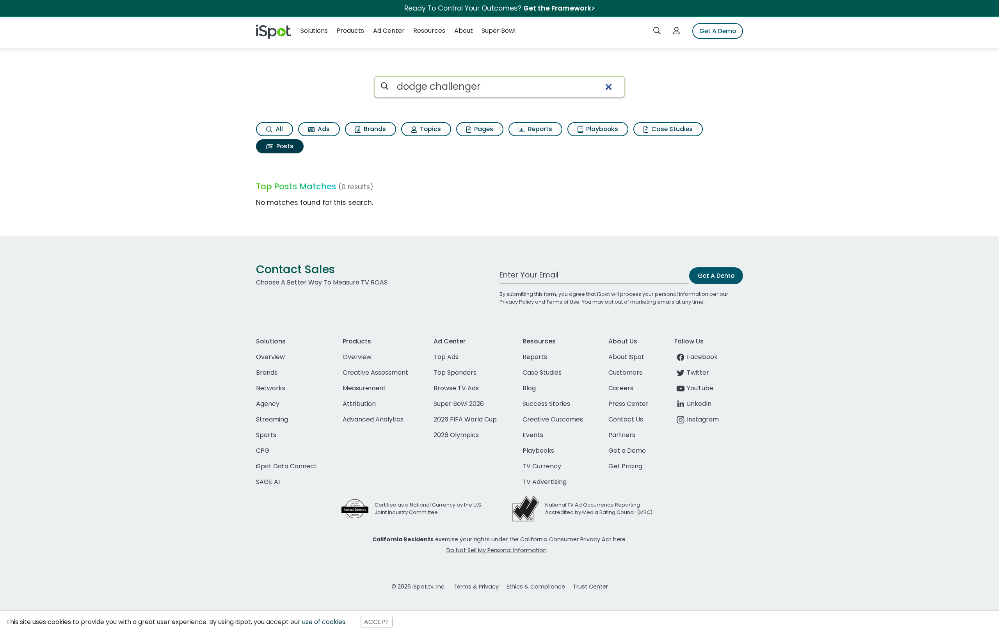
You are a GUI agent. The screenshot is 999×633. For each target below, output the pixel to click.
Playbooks (601, 128)
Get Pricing (625, 466)
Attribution (359, 403)
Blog (529, 388)
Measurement (364, 388)
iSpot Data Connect (286, 466)
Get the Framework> (559, 8)
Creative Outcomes (553, 419)
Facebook (702, 356)
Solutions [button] (314, 30)
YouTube (700, 388)
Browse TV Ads (456, 388)
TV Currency (542, 466)
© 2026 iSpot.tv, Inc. (418, 586)
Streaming (272, 419)
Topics (429, 128)
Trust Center (590, 586)
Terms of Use (562, 302)
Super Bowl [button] (498, 30)
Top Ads (446, 356)
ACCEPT (376, 621)
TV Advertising (545, 481)
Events (533, 434)
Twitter (698, 372)
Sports (266, 434)
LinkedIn (699, 403)
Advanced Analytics (373, 419)
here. (620, 539)
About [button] (463, 30)
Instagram (703, 419)
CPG (263, 450)
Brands (374, 128)
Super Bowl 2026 (459, 403)
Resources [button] (429, 30)
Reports (539, 128)
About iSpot (626, 356)
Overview (270, 356)
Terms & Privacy (476, 586)
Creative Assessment (375, 372)
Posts (284, 146)
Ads (323, 128)
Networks (270, 388)
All (278, 128)
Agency (267, 403)
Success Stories (546, 403)
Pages (483, 128)
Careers (620, 388)
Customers (625, 372)
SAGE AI (268, 481)
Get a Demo (627, 450)
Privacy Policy (517, 302)
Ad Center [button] (389, 30)
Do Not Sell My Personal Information (496, 550)
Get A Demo (717, 31)
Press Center (628, 403)
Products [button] (350, 30)
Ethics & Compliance (536, 586)
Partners (621, 434)
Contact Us (625, 419)
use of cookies (323, 621)
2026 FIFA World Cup (465, 419)
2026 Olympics (456, 434)
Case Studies (671, 128)
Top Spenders (455, 372)
